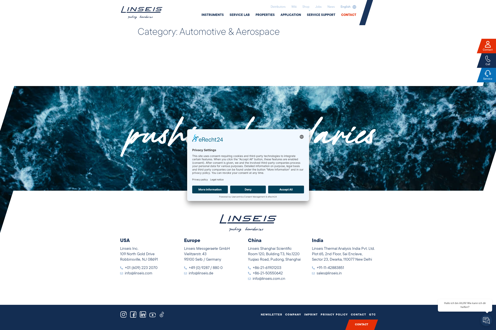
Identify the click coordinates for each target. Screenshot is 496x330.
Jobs (318, 7)
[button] (347, 7)
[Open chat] (486, 320)
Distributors (278, 7)
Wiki (294, 7)
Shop (305, 7)
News (331, 7)
